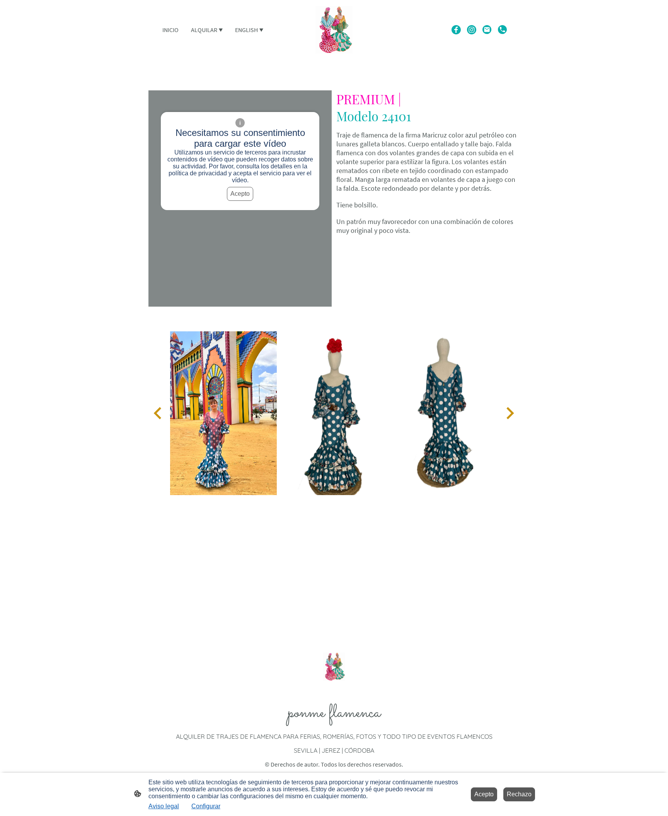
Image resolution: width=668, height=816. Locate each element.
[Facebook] (456, 29)
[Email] (487, 29)
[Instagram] (471, 29)
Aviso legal (163, 806)
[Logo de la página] (334, 30)
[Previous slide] (158, 413)
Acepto (240, 193)
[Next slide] (509, 413)
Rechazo (519, 794)
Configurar (205, 806)
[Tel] (502, 29)
